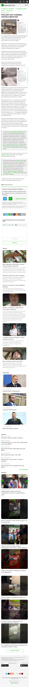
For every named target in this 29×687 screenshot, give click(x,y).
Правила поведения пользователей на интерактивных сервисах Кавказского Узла (14, 678)
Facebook (9, 171)
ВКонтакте (20, 171)
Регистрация (14, 238)
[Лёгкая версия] (7, 1)
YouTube (12, 174)
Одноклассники (7, 172)
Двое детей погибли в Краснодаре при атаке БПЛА (13, 449)
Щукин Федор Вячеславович (10, 428)
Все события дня (23, 469)
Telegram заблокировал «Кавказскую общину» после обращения (13, 571)
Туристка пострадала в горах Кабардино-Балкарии (14, 286)
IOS (22, 160)
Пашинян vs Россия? (22, 8)
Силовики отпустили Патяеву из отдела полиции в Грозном (13, 338)
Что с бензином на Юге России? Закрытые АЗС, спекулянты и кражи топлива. (14, 645)
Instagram (14, 171)
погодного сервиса (12, 131)
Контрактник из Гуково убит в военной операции (12, 460)
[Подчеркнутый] (9, 225)
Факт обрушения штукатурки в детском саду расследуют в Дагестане (13, 265)
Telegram (6, 166)
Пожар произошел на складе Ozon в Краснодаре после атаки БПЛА (14, 443)
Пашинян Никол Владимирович (11, 391)
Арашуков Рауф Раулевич (10, 410)
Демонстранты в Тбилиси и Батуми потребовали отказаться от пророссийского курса (13, 492)
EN (4, 1)
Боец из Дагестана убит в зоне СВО (12, 361)
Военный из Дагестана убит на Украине (13, 275)
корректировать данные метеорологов (12, 145)
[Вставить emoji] (15, 225)
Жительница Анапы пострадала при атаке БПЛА (12, 466)
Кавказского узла (22, 131)
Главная (3, 10)
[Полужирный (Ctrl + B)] (3, 225)
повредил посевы (5, 154)
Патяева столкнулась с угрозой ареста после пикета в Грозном (13, 308)
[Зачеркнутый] (12, 225)
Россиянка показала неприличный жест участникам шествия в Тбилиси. (12, 622)
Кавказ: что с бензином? (8, 8)
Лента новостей (9, 10)
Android (18, 160)
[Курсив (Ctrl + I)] (6, 225)
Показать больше (14, 650)
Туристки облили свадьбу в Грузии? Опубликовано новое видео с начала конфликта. (14, 546)
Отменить (14, 242)
